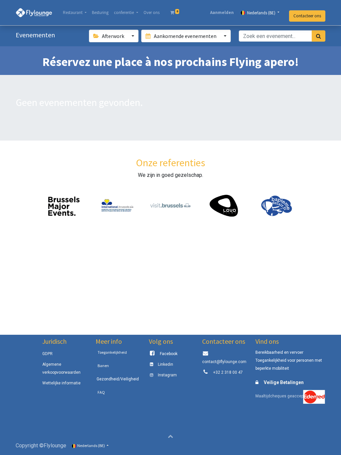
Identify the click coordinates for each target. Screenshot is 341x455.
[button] (170, 436)
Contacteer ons (307, 16)
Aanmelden (222, 12)
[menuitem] (100, 13)
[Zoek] (318, 36)
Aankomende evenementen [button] (185, 36)
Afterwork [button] (113, 36)
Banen (103, 365)
